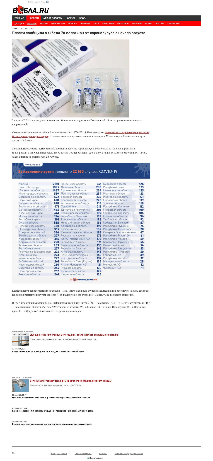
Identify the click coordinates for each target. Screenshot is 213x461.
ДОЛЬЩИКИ (19, 23)
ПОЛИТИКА (72, 23)
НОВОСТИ (34, 18)
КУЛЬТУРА (44, 23)
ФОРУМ (71, 18)
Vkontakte (47, 2)
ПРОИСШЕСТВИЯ (58, 23)
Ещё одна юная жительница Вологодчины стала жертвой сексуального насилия (74, 335)
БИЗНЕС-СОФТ (108, 23)
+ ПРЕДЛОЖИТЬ (173, 23)
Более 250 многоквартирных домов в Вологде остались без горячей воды (48, 351)
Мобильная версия (83, 454)
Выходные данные (59, 454)
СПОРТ (96, 23)
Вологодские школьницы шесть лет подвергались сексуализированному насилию (52, 424)
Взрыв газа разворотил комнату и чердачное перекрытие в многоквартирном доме (52, 411)
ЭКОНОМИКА (85, 23)
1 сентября (137, 23)
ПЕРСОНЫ (160, 23)
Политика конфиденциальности (129, 454)
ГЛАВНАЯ (19, 18)
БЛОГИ (82, 18)
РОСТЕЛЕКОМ (122, 23)
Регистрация (33, 2)
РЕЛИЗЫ (148, 23)
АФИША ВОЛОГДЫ (52, 18)
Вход (42, 2)
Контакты (103, 454)
